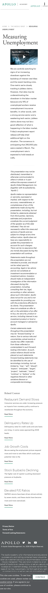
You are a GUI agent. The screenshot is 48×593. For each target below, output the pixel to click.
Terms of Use (8, 530)
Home (4, 26)
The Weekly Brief (18, 26)
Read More (8, 414)
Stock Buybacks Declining (21, 470)
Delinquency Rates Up (18, 423)
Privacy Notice (8, 526)
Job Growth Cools (16, 446)
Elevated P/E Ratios (17, 490)
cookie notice (6, 582)
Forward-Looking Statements (14, 533)
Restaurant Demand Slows (21, 399)
